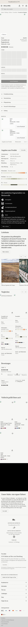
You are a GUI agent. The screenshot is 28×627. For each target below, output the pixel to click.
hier (11, 568)
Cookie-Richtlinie (4, 623)
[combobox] (3, 614)
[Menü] (1, 6)
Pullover (10, 12)
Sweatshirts (15, 12)
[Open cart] (26, 6)
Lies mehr (23, 150)
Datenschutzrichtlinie (5, 621)
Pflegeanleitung (7, 102)
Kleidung (6, 12)
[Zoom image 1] (8, 25)
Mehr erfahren (5, 226)
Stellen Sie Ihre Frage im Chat (9, 577)
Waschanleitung (7, 98)
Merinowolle (18, 141)
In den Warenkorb (21, 126)
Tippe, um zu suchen (8, 9)
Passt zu (4, 34)
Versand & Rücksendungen (9, 106)
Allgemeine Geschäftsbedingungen (7, 620)
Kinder (2, 12)
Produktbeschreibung (8, 94)
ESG (2, 625)
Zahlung (5, 110)
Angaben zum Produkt (7, 141)
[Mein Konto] (19, 6)
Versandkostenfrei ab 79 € (14, 1)
